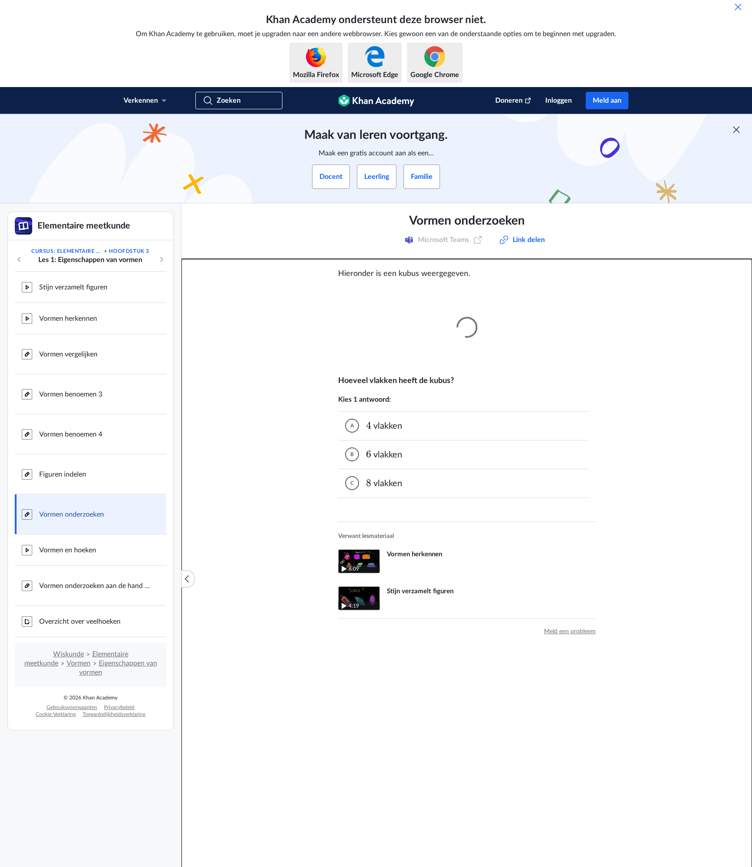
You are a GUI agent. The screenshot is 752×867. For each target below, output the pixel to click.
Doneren (509, 100)
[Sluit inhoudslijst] (188, 579)
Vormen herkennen (68, 318)
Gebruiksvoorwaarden (72, 707)
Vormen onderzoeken (71, 514)
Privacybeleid (119, 707)
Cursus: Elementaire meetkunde (67, 251)
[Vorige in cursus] (19, 259)
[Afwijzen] (738, 7)
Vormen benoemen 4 (70, 434)
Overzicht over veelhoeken (80, 621)
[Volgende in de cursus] (161, 259)
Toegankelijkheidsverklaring (114, 714)
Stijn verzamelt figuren (73, 287)
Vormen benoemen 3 (70, 394)
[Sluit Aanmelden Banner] (736, 129)
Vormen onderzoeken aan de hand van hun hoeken (95, 585)
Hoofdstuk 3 (129, 251)
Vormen (79, 663)
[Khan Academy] (376, 100)
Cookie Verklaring (56, 714)
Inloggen (558, 100)
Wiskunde (68, 654)
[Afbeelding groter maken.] (467, 327)
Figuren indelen (62, 474)
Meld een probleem (570, 631)
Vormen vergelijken (68, 354)
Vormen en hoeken (67, 550)
